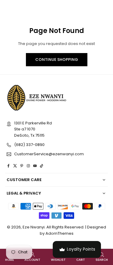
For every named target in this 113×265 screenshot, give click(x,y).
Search (102, 260)
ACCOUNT (32, 260)
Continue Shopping (56, 59)
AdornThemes (60, 233)
